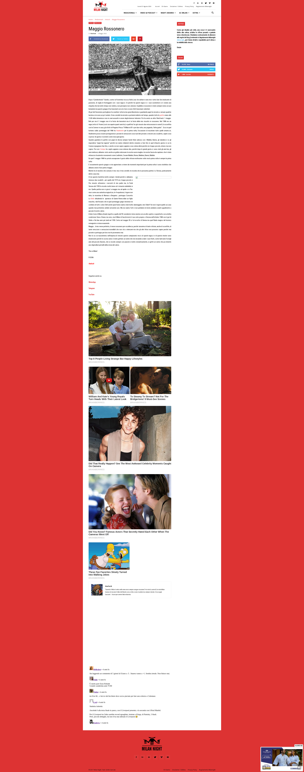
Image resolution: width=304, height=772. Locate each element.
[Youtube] (213, 3)
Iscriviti (210, 74)
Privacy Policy (189, 6)
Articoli (107, 20)
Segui (212, 69)
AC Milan (183, 13)
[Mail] (202, 3)
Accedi (157, 6)
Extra (195, 13)
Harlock (93, 33)
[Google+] (198, 3)
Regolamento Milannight (204, 6)
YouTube (91, 294)
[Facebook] (194, 3)
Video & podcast (147, 13)
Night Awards (167, 13)
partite (162, 115)
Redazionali (129, 13)
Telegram (92, 288)
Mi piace (211, 64)
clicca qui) (180, 40)
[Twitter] (206, 3)
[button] (212, 13)
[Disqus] (130, 633)
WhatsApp (92, 282)
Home (91, 20)
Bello (92, 199)
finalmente (120, 131)
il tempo (102, 149)
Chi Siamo (165, 6)
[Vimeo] (209, 3)
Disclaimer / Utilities (176, 6)
